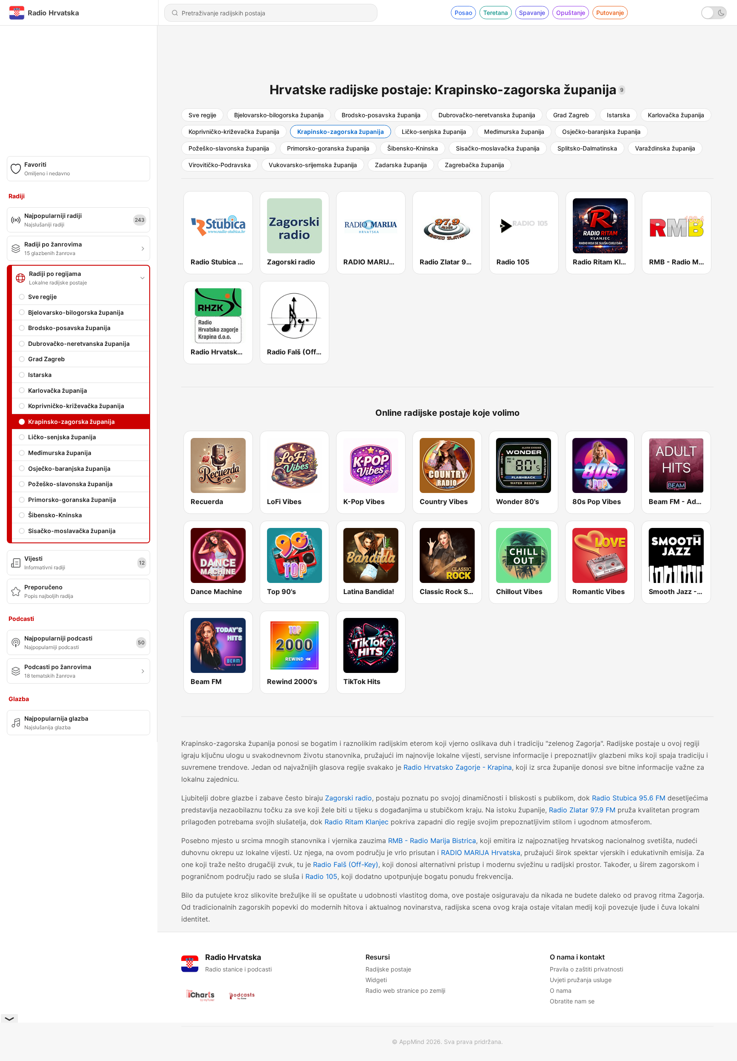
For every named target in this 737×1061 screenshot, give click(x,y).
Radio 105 (321, 876)
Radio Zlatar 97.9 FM (582, 810)
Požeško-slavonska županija (70, 483)
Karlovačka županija (57, 390)
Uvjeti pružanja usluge (581, 979)
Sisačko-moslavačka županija (72, 530)
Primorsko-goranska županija (72, 499)
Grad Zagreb (46, 358)
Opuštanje (570, 12)
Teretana (495, 12)
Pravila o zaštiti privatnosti (586, 969)
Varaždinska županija (665, 148)
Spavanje (532, 12)
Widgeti (376, 979)
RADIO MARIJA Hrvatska (480, 852)
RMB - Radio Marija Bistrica (432, 840)
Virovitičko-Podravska (220, 164)
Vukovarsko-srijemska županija (313, 164)
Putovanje (610, 12)
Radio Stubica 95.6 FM (628, 798)
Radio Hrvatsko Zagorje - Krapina (457, 767)
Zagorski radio (348, 798)
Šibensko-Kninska (55, 515)
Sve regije (42, 296)
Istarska (40, 374)
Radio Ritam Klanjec (357, 821)
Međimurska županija (59, 452)
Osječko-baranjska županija (69, 468)
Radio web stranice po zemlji (405, 990)
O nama (561, 990)
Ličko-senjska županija (62, 437)
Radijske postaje (388, 969)
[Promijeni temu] (714, 12)
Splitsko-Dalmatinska (587, 148)
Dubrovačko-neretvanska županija (79, 343)
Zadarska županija (401, 164)
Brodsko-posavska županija (69, 327)
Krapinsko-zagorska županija (71, 421)
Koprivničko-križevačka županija (76, 405)
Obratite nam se (572, 1001)
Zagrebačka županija (474, 164)
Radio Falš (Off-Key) (345, 864)
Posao (463, 12)
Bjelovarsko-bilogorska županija (76, 312)
